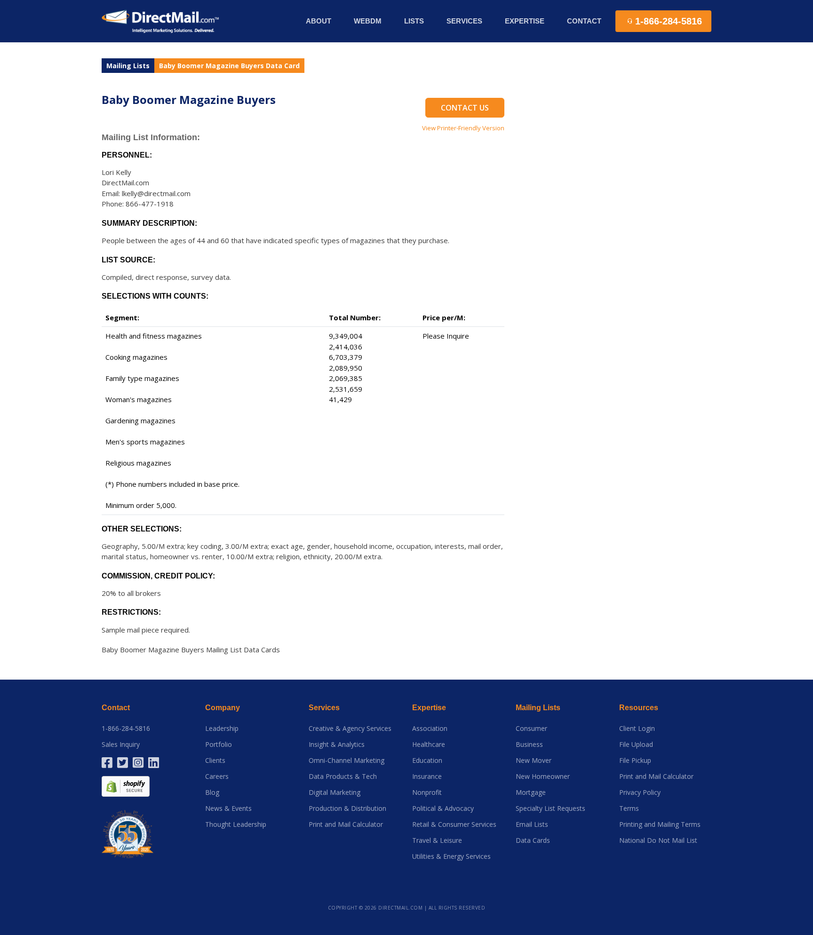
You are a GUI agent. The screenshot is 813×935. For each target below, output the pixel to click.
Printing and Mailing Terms (660, 824)
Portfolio (218, 744)
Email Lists (532, 824)
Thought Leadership (235, 824)
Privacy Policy (640, 792)
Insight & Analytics (337, 744)
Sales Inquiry (121, 744)
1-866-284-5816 (126, 728)
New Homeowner (543, 776)
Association (429, 728)
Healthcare (428, 744)
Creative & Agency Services (350, 728)
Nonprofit (427, 792)
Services (324, 708)
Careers (217, 776)
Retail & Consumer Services (454, 824)
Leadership (222, 728)
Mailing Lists (128, 65)
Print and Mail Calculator (346, 824)
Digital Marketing (334, 792)
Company (222, 708)
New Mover (533, 760)
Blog (212, 792)
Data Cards (533, 840)
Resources (638, 708)
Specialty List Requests (550, 808)
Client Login (637, 728)
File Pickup (635, 760)
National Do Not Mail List (658, 840)
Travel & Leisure (437, 840)
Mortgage (531, 792)
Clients (215, 760)
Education (427, 760)
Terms (629, 808)
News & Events (228, 808)
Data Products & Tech (343, 776)
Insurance (427, 776)
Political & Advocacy (443, 808)
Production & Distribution (347, 808)
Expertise (429, 708)
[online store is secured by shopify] (126, 785)
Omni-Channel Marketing (346, 760)
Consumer (531, 728)
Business (529, 744)
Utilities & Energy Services (451, 856)
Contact (584, 21)
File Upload (636, 744)
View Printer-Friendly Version (463, 128)
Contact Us (465, 108)
